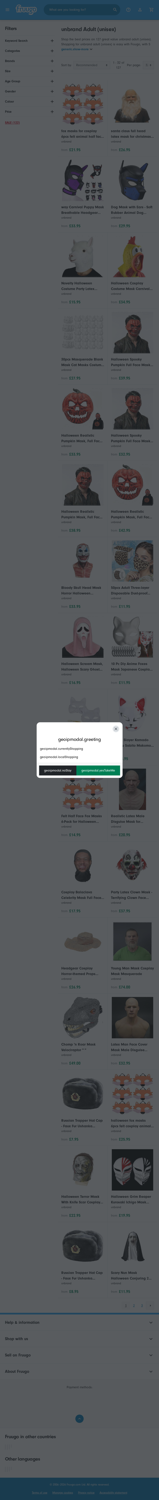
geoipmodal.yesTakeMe (98, 770)
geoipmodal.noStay (57, 770)
